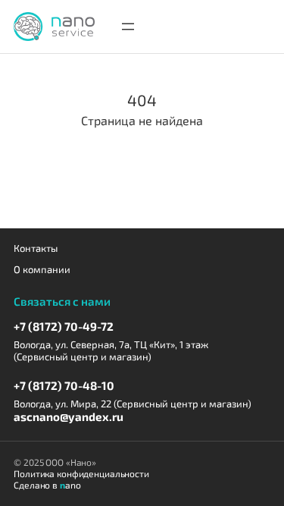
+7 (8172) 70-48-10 (64, 385)
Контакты (36, 248)
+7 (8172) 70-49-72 (64, 326)
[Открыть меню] (128, 26)
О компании (42, 269)
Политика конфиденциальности (81, 473)
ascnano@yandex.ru (68, 416)
